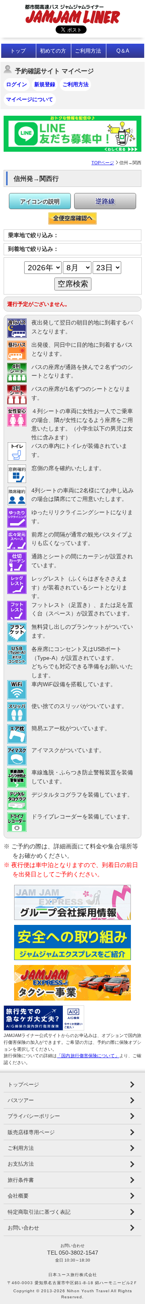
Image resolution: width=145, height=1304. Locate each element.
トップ (18, 51)
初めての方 (53, 51)
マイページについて (29, 99)
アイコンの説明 (40, 201)
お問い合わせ (23, 1228)
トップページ (23, 1084)
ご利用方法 (88, 51)
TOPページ (102, 162)
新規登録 (44, 84)
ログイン (16, 84)
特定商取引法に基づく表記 (39, 1212)
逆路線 (105, 201)
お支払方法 (21, 1164)
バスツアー (21, 1100)
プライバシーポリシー (34, 1116)
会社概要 (18, 1196)
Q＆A (122, 51)
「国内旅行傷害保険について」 (88, 1055)
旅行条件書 (21, 1180)
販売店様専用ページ (31, 1132)
